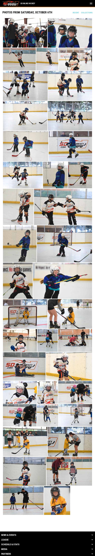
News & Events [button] (8, 535)
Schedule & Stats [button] (10, 544)
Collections (87, 13)
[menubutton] (91, 3)
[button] (25, 33)
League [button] (5, 540)
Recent (76, 13)
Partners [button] (6, 554)
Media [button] (4, 549)
